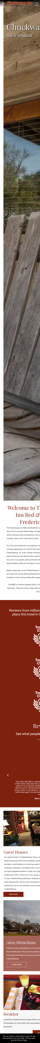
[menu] (3, 3)
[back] (7, 775)
